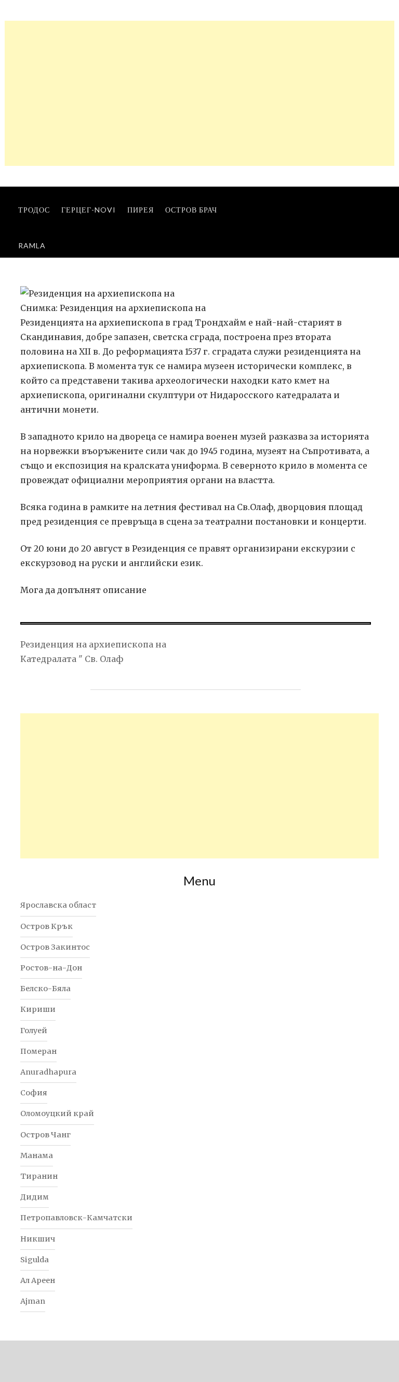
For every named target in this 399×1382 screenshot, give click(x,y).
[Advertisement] (199, 93)
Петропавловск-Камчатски (76, 1217)
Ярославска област (58, 905)
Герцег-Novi (88, 209)
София (33, 1092)
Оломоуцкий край (57, 1113)
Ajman (32, 1301)
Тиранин (39, 1176)
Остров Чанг (45, 1134)
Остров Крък (46, 926)
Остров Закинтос (55, 947)
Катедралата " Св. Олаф (71, 659)
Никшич (37, 1239)
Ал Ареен (37, 1280)
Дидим (34, 1197)
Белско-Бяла (45, 988)
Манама (36, 1155)
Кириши (38, 1009)
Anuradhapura (48, 1072)
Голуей (33, 1030)
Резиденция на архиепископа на (93, 644)
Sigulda (34, 1259)
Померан (38, 1051)
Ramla (32, 245)
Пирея (140, 209)
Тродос (34, 209)
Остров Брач (191, 209)
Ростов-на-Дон (51, 967)
